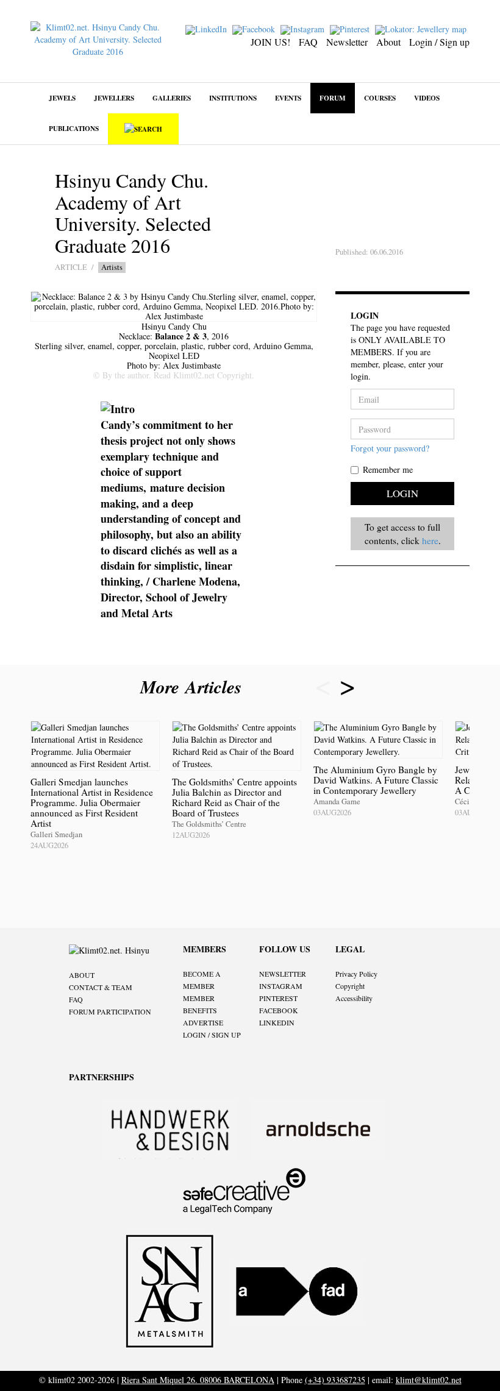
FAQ (308, 41)
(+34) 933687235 (335, 1380)
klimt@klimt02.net (429, 1380)
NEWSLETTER (282, 974)
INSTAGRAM (280, 986)
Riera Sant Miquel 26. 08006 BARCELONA (197, 1380)
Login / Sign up (439, 41)
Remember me (388, 469)
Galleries (171, 98)
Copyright (350, 986)
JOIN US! (270, 41)
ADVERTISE (203, 1022)
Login (402, 493)
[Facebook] (255, 28)
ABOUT (82, 975)
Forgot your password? (390, 448)
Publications (74, 128)
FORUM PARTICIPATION (110, 1011)
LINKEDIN (277, 1022)
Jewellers (114, 98)
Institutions (233, 98)
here (430, 540)
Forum (333, 98)
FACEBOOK (278, 1010)
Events (288, 98)
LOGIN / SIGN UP (212, 1034)
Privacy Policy (356, 974)
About (388, 41)
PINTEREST (278, 998)
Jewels (62, 98)
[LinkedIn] (207, 28)
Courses (380, 98)
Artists (112, 267)
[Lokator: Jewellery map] (422, 28)
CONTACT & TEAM (100, 987)
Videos (427, 98)
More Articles (194, 686)
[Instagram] (303, 28)
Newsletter (347, 41)
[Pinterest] (351, 28)
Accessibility (354, 998)
